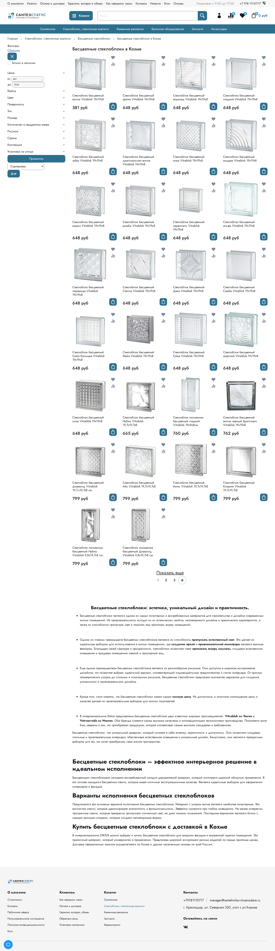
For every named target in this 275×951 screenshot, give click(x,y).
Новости (155, 3)
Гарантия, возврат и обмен (85, 3)
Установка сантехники (72, 925)
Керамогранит (112, 925)
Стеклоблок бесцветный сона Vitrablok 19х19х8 (88, 419)
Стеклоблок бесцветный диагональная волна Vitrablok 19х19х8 (138, 160)
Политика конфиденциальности (26, 925)
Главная (12, 38)
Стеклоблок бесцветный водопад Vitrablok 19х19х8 (190, 97)
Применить (36, 158)
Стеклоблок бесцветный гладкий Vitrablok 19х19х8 (240, 97)
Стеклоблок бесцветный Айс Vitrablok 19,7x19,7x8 (139, 484)
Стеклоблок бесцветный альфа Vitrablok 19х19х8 (239, 224)
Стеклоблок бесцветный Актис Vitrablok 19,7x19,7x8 (190, 484)
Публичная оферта (18, 912)
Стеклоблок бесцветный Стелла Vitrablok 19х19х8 (139, 289)
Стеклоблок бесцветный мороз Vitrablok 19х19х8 (88, 224)
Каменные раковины (130, 29)
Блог (167, 3)
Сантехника (47, 29)
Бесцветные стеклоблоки (94, 38)
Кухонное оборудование (168, 29)
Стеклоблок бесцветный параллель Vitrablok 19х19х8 (188, 226)
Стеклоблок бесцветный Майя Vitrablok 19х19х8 (138, 354)
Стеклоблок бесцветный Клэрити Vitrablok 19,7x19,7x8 (239, 486)
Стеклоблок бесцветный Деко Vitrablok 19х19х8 (188, 289)
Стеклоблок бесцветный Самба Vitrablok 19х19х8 (239, 289)
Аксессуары (219, 29)
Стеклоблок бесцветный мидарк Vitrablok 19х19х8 (240, 159)
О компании (15, 3)
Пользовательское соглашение (25, 918)
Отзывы (178, 3)
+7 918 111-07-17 (250, 3)
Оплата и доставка (52, 3)
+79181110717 (193, 900)
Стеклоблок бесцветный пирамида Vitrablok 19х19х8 (88, 291)
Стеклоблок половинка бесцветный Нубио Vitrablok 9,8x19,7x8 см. (87, 551)
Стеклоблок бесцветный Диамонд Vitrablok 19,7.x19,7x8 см (88, 486)
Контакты (141, 3)
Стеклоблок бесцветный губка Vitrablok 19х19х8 (88, 159)
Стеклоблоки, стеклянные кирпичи (86, 29)
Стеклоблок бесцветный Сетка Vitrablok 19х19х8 (188, 354)
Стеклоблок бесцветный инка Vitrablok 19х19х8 (188, 159)
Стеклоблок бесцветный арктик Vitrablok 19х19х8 (139, 97)
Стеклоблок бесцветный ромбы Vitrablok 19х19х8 (139, 224)
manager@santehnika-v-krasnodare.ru (235, 900)
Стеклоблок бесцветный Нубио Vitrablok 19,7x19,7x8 (138, 421)
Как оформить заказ (119, 3)
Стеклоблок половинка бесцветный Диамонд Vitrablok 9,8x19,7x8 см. (138, 551)
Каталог (32, 3)
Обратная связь (68, 918)
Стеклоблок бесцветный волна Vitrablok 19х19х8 (88, 97)
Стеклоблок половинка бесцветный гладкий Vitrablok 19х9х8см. (188, 421)
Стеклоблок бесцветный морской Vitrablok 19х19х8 (240, 354)
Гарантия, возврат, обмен (74, 912)
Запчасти (197, 29)
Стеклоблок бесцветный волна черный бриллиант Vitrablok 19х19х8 (240, 421)
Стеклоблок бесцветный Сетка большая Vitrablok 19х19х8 (88, 356)
